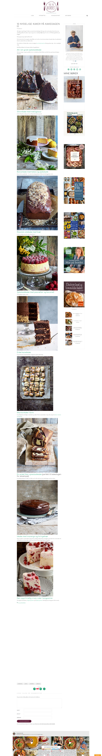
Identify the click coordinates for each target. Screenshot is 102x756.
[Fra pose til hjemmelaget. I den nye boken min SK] (19, 742)
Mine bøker (68, 15)
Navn (18, 710)
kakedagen (20, 683)
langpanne (32, 683)
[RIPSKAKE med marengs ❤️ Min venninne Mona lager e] (44, 742)
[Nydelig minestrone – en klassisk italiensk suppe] (68, 335)
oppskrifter (42, 15)
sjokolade (38, 683)
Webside (19, 717)
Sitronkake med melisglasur (29, 112)
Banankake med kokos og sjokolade (32, 172)
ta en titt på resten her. (40, 43)
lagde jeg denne (39, 600)
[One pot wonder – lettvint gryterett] (68, 314)
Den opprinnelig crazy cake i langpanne (34, 598)
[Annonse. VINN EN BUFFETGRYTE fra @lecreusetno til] (32, 742)
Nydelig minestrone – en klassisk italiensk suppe (77, 334)
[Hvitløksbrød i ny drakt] (68, 321)
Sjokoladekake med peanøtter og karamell (35, 292)
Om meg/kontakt (55, 15)
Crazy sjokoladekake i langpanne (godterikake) (77, 327)
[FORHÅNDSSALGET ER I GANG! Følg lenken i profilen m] (82, 742)
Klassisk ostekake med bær (29, 232)
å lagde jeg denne (30, 600)
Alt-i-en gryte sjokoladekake (29, 50)
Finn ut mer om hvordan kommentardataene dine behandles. (45, 724)
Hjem (32, 15)
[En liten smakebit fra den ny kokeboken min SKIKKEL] (70, 742)
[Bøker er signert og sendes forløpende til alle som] (57, 742)
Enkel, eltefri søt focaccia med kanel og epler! (77, 341)
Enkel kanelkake (24, 352)
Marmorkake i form (25, 413)
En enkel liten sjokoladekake (29, 474)
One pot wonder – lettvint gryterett (77, 314)
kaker (26, 683)
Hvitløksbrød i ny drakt (77, 320)
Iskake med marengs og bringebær (32, 536)
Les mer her (74, 63)
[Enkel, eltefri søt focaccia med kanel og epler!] (68, 342)
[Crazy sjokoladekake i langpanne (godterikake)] (68, 328)
